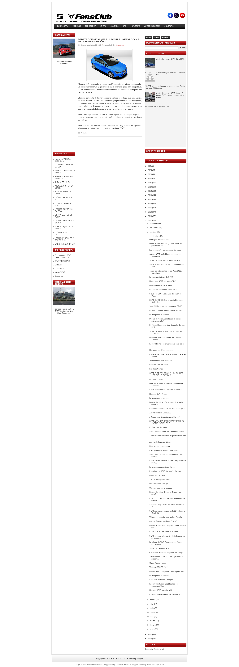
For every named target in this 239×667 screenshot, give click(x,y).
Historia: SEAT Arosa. (158, 394)
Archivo (165, 37)
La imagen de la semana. (159, 576)
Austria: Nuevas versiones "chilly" (163, 521)
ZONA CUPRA (62, 26)
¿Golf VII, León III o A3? (159, 548)
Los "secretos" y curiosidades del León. (165, 250)
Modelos (77, 26)
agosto (153, 600)
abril (152, 616)
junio (152, 608)
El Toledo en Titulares (158, 427)
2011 (150, 635)
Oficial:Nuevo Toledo (157, 563)
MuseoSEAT (60, 272)
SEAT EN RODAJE (62, 261)
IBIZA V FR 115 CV (62, 182)
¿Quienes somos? (152, 26)
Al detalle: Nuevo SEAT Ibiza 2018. (170, 59)
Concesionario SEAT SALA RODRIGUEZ (63, 256)
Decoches (59, 276)
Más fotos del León (157, 475)
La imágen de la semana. (159, 315)
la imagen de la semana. (159, 240)
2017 (150, 199)
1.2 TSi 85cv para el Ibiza (159, 480)
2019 (150, 191)
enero (152, 629)
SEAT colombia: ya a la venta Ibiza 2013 (165, 260)
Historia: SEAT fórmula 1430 (160, 590)
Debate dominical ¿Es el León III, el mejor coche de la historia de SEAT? (108, 40)
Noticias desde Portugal (158, 484)
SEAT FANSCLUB (118, 658)
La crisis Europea (156, 379)
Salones (115, 26)
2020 (150, 187)
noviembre (154, 228)
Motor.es (58, 265)
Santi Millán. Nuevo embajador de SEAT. (165, 306)
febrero (153, 625)
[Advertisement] (64, 108)
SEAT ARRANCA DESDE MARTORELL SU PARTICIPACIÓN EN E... (166, 422)
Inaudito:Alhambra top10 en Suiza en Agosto (167, 408)
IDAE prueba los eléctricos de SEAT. (164, 450)
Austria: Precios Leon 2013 (160, 413)
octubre (153, 232)
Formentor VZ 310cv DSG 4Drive (63, 160)
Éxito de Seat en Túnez (158, 365)
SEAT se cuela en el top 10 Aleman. (163, 532)
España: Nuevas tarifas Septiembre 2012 (165, 594)
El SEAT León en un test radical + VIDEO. (166, 311)
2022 (150, 178)
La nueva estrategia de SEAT (161, 277)
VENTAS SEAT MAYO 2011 (157, 107)
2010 (150, 639)
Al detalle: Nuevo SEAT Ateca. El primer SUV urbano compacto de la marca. (170, 95)
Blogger (140, 658)
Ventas (103, 26)
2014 (150, 212)
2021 (150, 183)
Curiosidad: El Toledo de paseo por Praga (166, 553)
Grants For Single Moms (155, 665)
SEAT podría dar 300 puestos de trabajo (165, 390)
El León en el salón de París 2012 (162, 290)
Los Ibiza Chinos (156, 369)
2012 (150, 220)
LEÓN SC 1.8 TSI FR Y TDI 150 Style (64, 239)
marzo (153, 621)
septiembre (154, 236)
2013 (150, 216)
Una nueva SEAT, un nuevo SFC (162, 281)
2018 (150, 195)
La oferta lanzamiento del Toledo (162, 467)
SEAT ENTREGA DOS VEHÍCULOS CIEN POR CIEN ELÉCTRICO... (166, 374)
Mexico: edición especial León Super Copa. (166, 571)
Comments (120, 45)
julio (152, 604)
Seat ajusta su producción (159, 446)
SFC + (125, 26)
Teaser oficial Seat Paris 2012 (161, 361)
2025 (150, 166)
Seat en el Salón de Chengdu (161, 580)
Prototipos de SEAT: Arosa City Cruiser (165, 471)
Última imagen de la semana (160, 488)
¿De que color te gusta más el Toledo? (164, 417)
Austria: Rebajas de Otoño (160, 442)
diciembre (154, 224)
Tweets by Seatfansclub (154, 649)
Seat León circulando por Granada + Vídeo (166, 432)
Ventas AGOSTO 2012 (158, 567)
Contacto (169, 26)
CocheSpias (59, 269)
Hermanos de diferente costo (160, 350)
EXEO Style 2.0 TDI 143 (65, 244)
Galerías (136, 26)
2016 (150, 204)
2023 (150, 174)
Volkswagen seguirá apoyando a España (165, 517)
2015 (150, 208)
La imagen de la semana (159, 398)
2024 (150, 170)
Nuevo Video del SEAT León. (161, 285)
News (148, 37)
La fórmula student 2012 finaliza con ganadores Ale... (163, 585)
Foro (156, 37)
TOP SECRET (90, 26)
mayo (152, 612)
